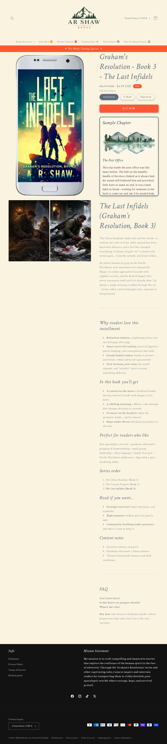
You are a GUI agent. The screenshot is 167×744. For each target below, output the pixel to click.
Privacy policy (72, 737)
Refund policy (15, 675)
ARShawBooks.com (23, 737)
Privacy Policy (15, 664)
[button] (12, 18)
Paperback (145, 97)
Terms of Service (17, 669)
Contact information (122, 737)
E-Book (128, 97)
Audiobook (109, 97)
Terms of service (88, 737)
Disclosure (13, 658)
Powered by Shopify (40, 737)
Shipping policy (104, 737)
